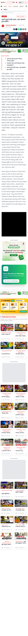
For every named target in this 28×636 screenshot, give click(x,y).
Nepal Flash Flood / (7, 332)
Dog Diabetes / (19, 541)
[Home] (1, 9)
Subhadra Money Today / (20, 333)
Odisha (5, 9)
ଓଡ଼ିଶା (9, 6)
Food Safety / (19, 525)
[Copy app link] (25, 29)
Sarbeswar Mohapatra (11, 25)
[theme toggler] (16, 2)
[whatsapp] (19, 29)
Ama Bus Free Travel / (7, 491)
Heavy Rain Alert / (20, 508)
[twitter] (16, 29)
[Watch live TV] (13, 2)
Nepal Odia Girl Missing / (21, 412)
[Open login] (25, 2)
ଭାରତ (5, 6)
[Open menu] (1, 2)
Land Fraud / (5, 525)
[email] (23, 29)
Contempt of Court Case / (21, 430)
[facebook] (14, 29)
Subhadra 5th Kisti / (7, 411)
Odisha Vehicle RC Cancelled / (21, 394)
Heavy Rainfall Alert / (7, 351)
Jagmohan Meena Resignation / (6, 430)
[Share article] (11, 339)
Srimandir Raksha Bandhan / (21, 351)
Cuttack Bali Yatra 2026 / (20, 448)
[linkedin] (21, 29)
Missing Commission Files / (7, 542)
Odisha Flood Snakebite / (6, 448)
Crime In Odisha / (20, 490)
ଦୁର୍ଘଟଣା (21, 6)
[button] (5, 306)
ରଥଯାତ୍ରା (15, 6)
